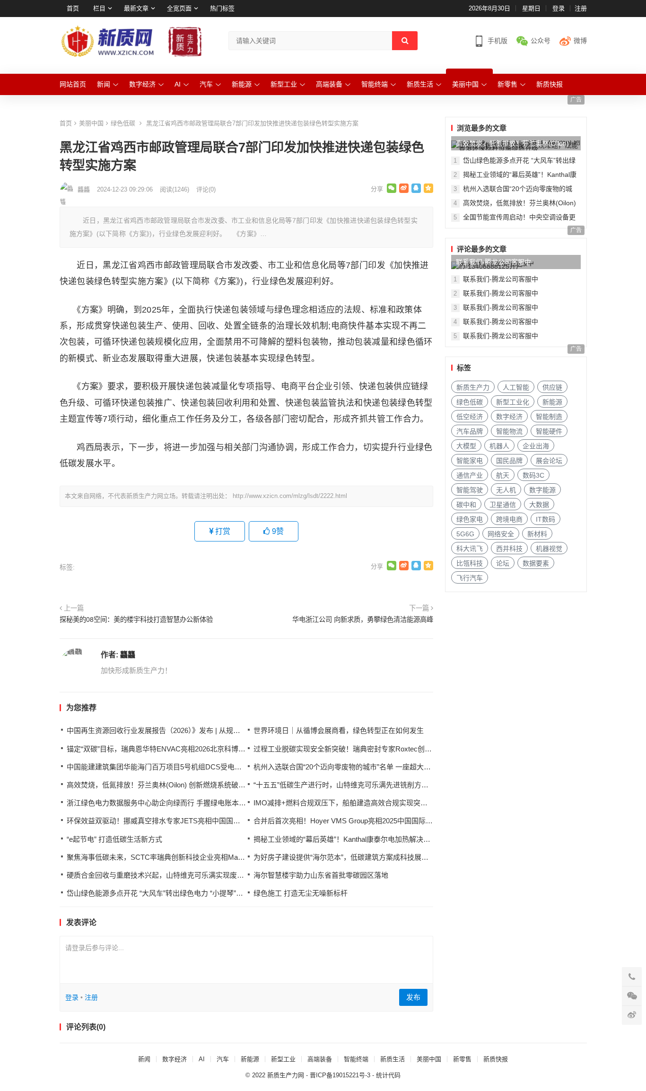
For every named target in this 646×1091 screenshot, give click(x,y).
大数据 (539, 504)
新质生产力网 (285, 1075)
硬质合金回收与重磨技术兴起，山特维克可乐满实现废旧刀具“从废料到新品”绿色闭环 (200, 875)
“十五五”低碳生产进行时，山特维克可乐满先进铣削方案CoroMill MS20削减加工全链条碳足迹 (399, 785)
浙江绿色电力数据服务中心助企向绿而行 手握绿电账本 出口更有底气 (175, 803)
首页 (73, 8)
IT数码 (545, 519)
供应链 (552, 387)
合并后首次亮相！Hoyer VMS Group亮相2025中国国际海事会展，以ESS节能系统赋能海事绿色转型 (410, 821)
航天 (502, 475)
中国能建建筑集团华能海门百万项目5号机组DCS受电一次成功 (165, 767)
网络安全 (501, 534)
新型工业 (284, 84)
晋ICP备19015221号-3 (340, 1075)
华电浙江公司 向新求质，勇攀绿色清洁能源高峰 (362, 619)
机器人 (499, 446)
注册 (581, 8)
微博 (580, 40)
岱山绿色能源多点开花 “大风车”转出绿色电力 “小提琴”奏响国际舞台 (173, 893)
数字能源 (542, 490)
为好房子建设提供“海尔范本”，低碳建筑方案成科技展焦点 (344, 857)
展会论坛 (549, 460)
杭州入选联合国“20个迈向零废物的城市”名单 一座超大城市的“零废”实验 (365, 767)
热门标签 (222, 8)
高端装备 (329, 84)
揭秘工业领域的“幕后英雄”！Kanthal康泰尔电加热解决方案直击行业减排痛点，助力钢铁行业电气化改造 (416, 839)
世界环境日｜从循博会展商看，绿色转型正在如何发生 (338, 730)
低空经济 (469, 416)
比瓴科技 (469, 563)
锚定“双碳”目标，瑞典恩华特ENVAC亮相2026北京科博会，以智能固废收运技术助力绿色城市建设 (220, 749)
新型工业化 (512, 402)
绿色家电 (469, 519)
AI (178, 84)
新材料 (537, 534)
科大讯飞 (469, 548)
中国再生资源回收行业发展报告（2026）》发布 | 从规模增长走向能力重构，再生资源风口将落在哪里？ (228, 730)
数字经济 (142, 84)
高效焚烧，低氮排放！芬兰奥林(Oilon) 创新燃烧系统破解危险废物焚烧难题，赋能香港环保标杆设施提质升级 (238, 785)
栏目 (99, 8)
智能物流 (509, 431)
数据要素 (536, 563)
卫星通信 (502, 504)
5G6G (465, 534)
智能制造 (549, 416)
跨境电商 (509, 519)
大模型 (466, 446)
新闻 (103, 84)
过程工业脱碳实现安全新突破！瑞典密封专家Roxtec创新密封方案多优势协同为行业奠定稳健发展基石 (413, 749)
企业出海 (536, 446)
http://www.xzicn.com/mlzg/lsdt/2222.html (290, 495)
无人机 (506, 490)
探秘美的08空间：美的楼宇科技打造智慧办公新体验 (136, 619)
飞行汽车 (469, 578)
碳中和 (466, 504)
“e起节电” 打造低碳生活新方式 (114, 839)
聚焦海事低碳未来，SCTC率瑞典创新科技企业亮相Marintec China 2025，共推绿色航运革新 (211, 857)
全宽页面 (179, 8)
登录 (558, 8)
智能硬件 (549, 431)
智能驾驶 (469, 490)
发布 (413, 997)
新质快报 (549, 84)
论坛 (502, 563)
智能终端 (374, 84)
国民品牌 (509, 460)
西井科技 (509, 548)
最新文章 (136, 8)
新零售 (507, 84)
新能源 (242, 84)
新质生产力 (472, 387)
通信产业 (469, 475)
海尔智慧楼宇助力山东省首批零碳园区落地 (320, 875)
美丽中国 (465, 84)
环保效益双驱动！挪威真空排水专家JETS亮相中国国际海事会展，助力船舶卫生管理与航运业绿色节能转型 (235, 821)
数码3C (533, 475)
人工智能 (516, 387)
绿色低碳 (123, 123)
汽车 (206, 84)
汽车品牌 (469, 431)
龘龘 (127, 655)
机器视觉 (549, 548)
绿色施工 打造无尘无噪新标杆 (300, 893)
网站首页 (73, 84)
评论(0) (206, 189)
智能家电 (469, 460)
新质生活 (420, 84)
